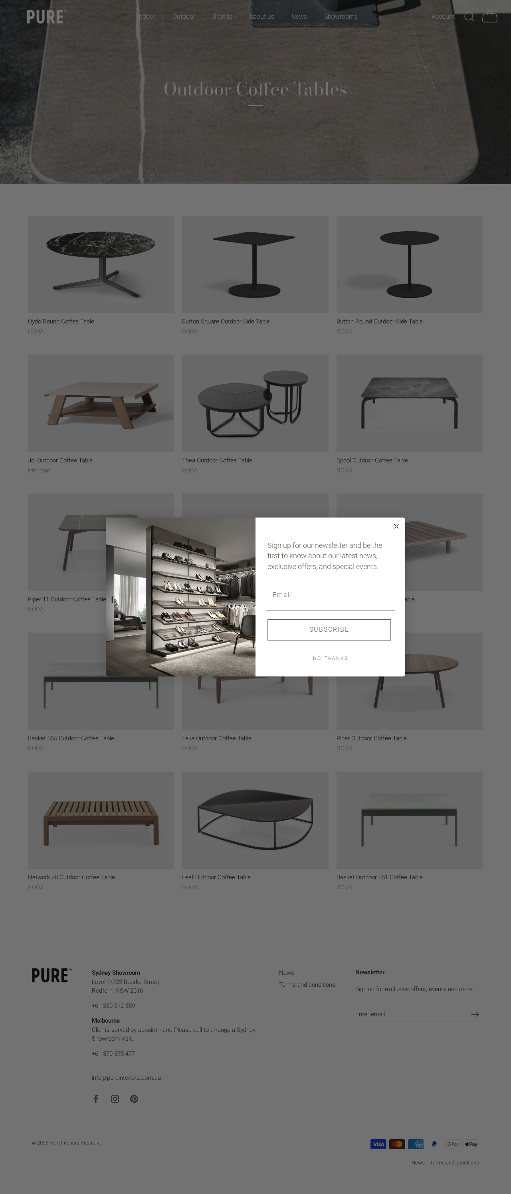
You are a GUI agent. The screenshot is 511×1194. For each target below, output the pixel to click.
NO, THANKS (330, 658)
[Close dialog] (396, 526)
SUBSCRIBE (329, 629)
